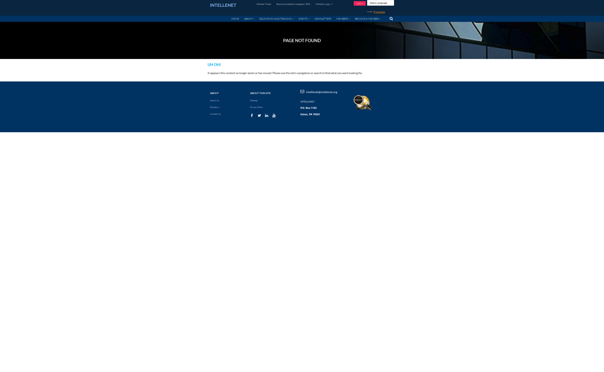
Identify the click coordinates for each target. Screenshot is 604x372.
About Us (214, 100)
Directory (214, 107)
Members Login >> (324, 4)
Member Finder (263, 4)
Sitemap (253, 100)
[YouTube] (274, 115)
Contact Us (215, 114)
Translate (379, 12)
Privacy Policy (256, 107)
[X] (259, 115)
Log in (360, 3)
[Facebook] (252, 115)
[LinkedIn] (266, 115)
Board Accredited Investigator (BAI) (293, 4)
